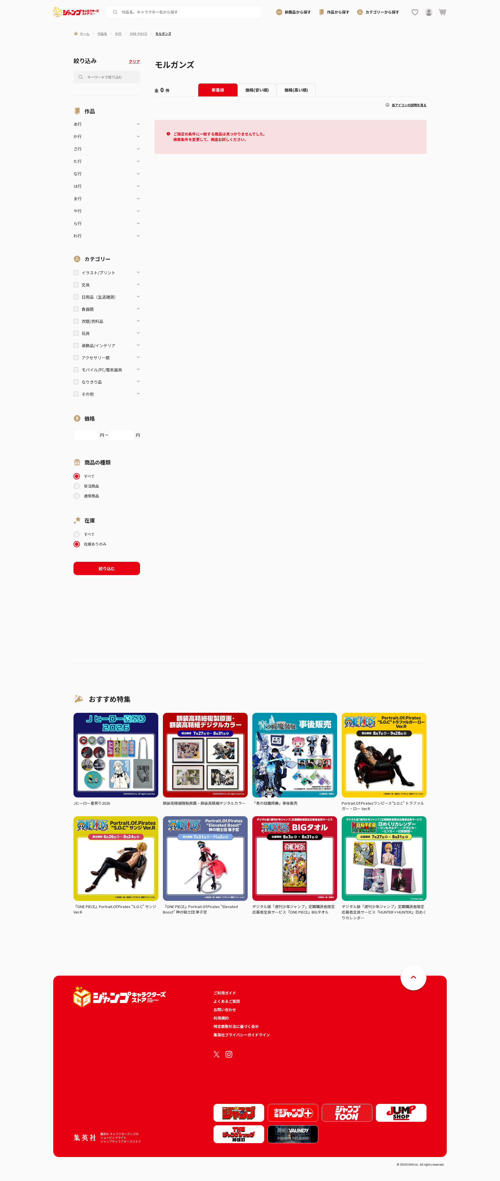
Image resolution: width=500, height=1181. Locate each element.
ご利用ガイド (225, 993)
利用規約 (221, 1018)
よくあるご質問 (227, 1001)
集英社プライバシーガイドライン (242, 1034)
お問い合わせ (225, 1009)
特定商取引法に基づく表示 (236, 1026)
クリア (134, 61)
